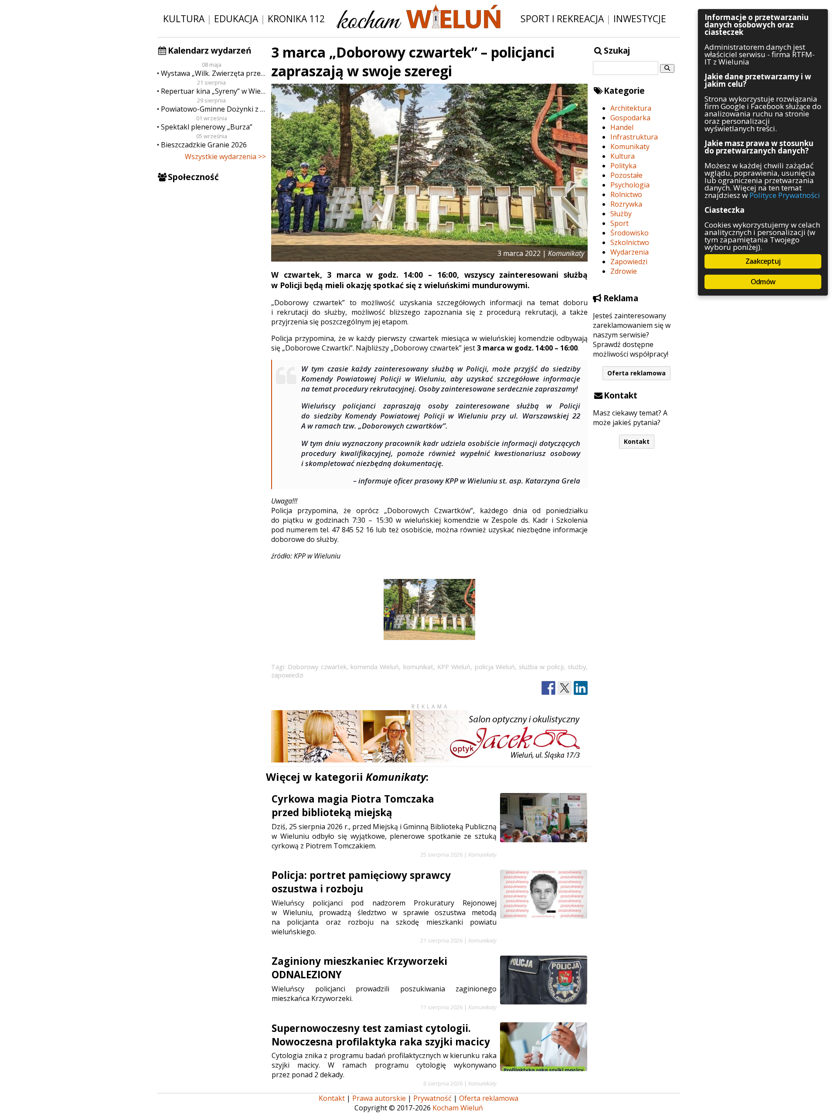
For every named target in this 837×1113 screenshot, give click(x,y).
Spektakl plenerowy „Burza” (206, 127)
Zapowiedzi (628, 261)
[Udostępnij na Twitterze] (565, 688)
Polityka (623, 165)
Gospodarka (630, 118)
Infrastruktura (634, 137)
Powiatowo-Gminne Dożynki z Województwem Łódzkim (213, 109)
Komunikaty (630, 146)
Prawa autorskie (379, 1098)
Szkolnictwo (629, 242)
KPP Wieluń (453, 667)
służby (577, 667)
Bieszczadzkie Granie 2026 (204, 145)
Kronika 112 (296, 18)
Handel (621, 127)
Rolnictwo (626, 194)
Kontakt (637, 441)
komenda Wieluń (374, 667)
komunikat (418, 667)
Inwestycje (639, 18)
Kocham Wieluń (457, 1108)
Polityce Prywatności (784, 195)
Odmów (763, 281)
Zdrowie (623, 271)
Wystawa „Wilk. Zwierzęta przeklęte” (213, 73)
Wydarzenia (629, 252)
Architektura (630, 108)
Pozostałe (626, 175)
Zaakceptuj (762, 261)
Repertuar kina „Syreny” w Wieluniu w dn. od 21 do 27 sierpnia (213, 91)
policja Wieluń (495, 667)
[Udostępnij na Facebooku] (548, 688)
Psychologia (630, 185)
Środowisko (629, 233)
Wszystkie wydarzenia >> (225, 156)
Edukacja (236, 18)
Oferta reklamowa (636, 373)
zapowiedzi (287, 675)
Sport (619, 223)
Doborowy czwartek (317, 667)
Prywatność (432, 1098)
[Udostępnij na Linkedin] (581, 688)
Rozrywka (626, 204)
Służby (621, 213)
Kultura (183, 18)
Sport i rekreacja (562, 18)
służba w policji (541, 667)
